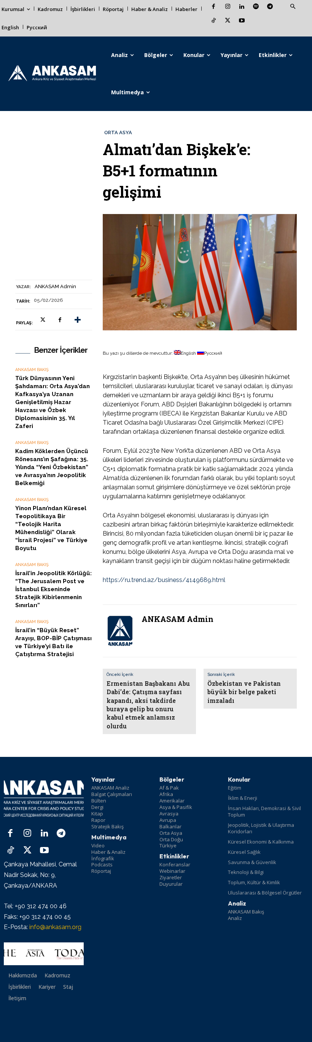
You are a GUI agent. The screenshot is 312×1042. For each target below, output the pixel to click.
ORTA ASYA (118, 132)
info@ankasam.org (55, 927)
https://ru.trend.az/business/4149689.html (164, 580)
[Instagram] (228, 7)
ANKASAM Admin (55, 286)
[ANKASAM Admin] (120, 630)
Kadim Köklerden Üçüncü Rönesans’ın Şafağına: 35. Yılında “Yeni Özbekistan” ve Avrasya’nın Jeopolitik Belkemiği (51, 467)
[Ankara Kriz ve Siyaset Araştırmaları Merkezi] (52, 73)
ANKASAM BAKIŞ (32, 369)
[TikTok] (214, 21)
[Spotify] (256, 7)
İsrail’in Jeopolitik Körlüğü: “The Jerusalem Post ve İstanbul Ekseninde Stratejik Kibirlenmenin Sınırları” (53, 589)
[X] (228, 21)
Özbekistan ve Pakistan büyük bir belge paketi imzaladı (244, 691)
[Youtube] (242, 21)
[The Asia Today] (44, 953)
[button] (292, 7)
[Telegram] (270, 7)
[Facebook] (214, 7)
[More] (78, 319)
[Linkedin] (242, 7)
